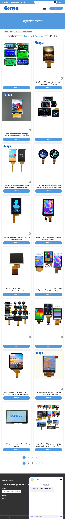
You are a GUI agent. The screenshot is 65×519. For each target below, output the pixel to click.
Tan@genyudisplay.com (13, 491)
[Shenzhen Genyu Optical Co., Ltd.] (11, 8)
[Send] (60, 516)
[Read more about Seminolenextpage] (36, 463)
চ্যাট (56, 8)
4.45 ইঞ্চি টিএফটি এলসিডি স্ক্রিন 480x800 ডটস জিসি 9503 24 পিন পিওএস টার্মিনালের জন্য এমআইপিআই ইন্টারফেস (16, 187)
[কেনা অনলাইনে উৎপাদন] (16, 54)
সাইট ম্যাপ (8, 516)
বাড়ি (7, 31)
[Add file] (31, 516)
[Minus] (61, 479)
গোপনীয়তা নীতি (4, 516)
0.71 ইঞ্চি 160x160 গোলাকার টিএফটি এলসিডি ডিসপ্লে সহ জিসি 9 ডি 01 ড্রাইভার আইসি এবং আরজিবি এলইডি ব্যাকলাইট (48, 187)
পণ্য (11, 31)
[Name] (55, 2)
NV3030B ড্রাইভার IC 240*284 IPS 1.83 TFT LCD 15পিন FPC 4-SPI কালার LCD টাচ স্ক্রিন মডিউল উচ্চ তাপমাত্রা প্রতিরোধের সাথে (16, 394)
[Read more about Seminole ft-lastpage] (40, 463)
